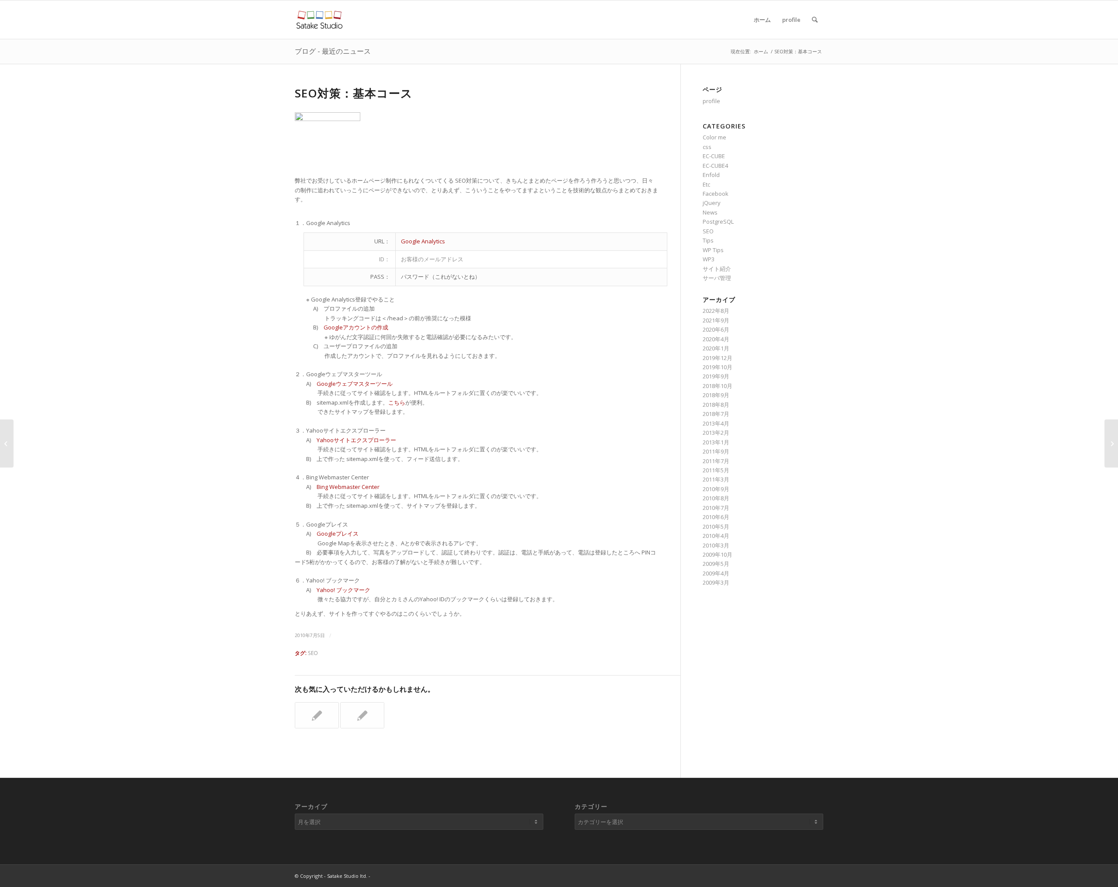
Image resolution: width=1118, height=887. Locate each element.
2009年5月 (716, 564)
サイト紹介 (717, 269)
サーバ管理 (717, 278)
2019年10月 (717, 367)
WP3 (708, 259)
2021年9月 (716, 320)
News (710, 212)
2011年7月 (716, 461)
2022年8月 (716, 311)
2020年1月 (716, 348)
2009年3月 (716, 582)
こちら (396, 402)
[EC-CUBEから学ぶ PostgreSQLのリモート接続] (7, 443)
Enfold (711, 175)
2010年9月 (716, 489)
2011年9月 (716, 451)
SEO (313, 652)
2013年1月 (716, 442)
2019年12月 (717, 358)
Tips (708, 240)
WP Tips (713, 250)
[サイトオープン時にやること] (317, 715)
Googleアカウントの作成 (356, 327)
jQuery (712, 203)
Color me (714, 137)
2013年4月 (716, 423)
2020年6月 (716, 329)
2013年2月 (716, 433)
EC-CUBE (714, 156)
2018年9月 (716, 395)
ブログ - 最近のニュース (333, 51)
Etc (706, 184)
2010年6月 (716, 517)
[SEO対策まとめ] (362, 715)
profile (791, 20)
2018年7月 (716, 414)
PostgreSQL (718, 221)
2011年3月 (716, 479)
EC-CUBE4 (715, 166)
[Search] (814, 19)
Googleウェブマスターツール (355, 384)
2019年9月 (716, 376)
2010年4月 (716, 536)
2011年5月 (716, 470)
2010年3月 (716, 545)
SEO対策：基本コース (354, 93)
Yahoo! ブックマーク (343, 590)
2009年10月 (717, 554)
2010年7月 (716, 508)
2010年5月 (716, 526)
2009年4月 (716, 573)
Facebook (715, 193)
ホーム (762, 20)
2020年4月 (716, 339)
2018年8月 (716, 405)
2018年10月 (717, 386)
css (707, 147)
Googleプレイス (338, 533)
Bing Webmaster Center (348, 487)
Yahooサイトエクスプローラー (356, 440)
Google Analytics (423, 241)
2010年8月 (716, 498)
